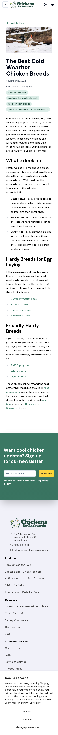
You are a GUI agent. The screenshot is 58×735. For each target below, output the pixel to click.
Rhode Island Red (21, 310)
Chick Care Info (15, 613)
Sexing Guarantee (16, 620)
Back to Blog (17, 23)
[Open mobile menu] (5, 4)
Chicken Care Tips (17, 92)
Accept (27, 711)
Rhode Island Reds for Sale (22, 592)
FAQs (8, 655)
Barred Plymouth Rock (24, 298)
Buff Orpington (20, 365)
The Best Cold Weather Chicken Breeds (28, 109)
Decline (27, 719)
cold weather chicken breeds (23, 98)
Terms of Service (15, 662)
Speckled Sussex (20, 315)
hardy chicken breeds (19, 103)
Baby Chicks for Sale (18, 565)
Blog (8, 634)
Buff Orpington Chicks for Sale (24, 578)
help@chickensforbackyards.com (31, 550)
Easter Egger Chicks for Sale (23, 572)
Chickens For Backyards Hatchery (26, 606)
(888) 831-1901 (21, 545)
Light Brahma (18, 376)
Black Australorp (20, 304)
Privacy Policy (33, 702)
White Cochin (19, 371)
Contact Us (12, 627)
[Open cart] (52, 4)
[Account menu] (45, 4)
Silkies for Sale (14, 585)
